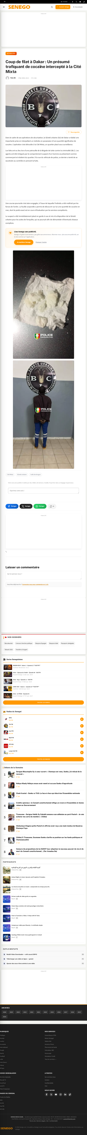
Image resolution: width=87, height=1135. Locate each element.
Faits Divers (3, 1062)
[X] (51, 1094)
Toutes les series (43, 702)
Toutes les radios (43, 759)
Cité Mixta (10, 475)
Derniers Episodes (5, 1077)
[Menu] (4, 7)
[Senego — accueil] (19, 7)
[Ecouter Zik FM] (82, 726)
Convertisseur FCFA (50, 1035)
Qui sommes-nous (50, 1077)
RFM (1, 1100)
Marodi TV (3, 1080)
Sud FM (2, 1106)
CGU (46, 1086)
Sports (2, 1053)
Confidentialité (53, 1121)
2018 (58, 1012)
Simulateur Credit (50, 1056)
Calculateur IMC (49, 1050)
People (2, 1050)
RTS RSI (2, 1109)
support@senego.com (69, 1119)
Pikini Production (5, 1089)
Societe (2, 1038)
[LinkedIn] (65, 1094)
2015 (79, 1012)
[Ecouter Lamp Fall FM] (82, 752)
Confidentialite (49, 1083)
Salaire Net (48, 1041)
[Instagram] (60, 1094)
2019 (52, 1012)
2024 (18, 1012)
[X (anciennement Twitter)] (76, 2)
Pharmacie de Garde (51, 1047)
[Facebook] (72, 2)
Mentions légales (41, 1121)
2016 (72, 1012)
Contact (47, 1080)
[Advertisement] (43, 30)
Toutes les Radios (5, 1097)
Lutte (1, 1059)
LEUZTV (2, 1086)
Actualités (11, 53)
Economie (3, 1044)
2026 (4, 1012)
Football (2, 1056)
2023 (24, 1012)
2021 (38, 1012)
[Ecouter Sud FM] (82, 732)
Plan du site (32, 1121)
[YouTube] (80, 2)
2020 (45, 1012)
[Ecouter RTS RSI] (82, 746)
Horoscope (48, 1053)
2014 (4, 1017)
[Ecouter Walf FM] (82, 739)
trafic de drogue (36, 475)
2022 (31, 1012)
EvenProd (3, 1083)
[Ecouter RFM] (82, 719)
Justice (2, 1041)
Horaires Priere (49, 1044)
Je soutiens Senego (24, 242)
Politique (2, 1035)
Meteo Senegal (49, 1038)
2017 (65, 1012)
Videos (2, 1065)
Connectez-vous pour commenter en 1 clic (35, 584)
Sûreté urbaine (22, 475)
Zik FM (2, 1103)
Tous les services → (50, 1059)
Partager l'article (41, 242)
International (4, 1047)
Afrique (2, 1068)
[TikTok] (84, 2)
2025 (11, 1012)
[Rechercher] (52, 7)
